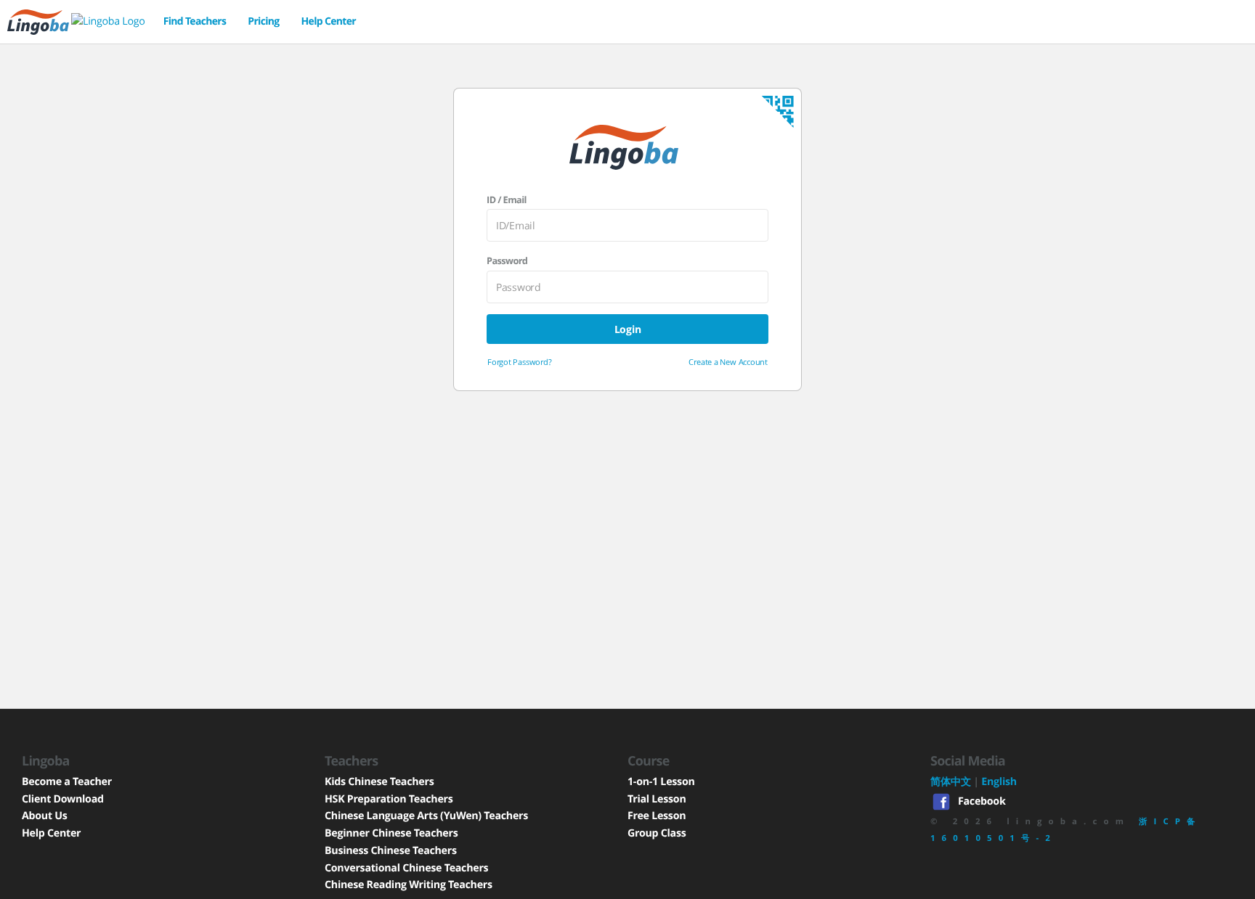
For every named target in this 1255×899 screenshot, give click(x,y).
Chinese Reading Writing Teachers (408, 885)
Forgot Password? (519, 361)
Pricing (263, 21)
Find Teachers (195, 21)
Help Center (328, 21)
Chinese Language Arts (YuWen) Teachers (426, 816)
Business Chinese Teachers (391, 851)
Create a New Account (728, 361)
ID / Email (507, 199)
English (999, 782)
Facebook (981, 801)
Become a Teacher (67, 782)
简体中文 (950, 782)
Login (627, 329)
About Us (45, 816)
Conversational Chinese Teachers (406, 868)
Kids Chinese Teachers (379, 782)
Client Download (63, 799)
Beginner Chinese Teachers (391, 833)
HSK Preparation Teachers (389, 799)
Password (507, 260)
